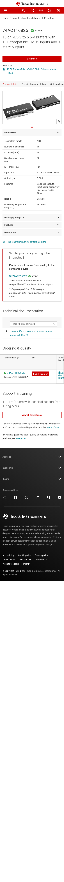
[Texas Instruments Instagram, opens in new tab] (4, 498)
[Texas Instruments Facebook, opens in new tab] (15, 498)
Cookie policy (24, 555)
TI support (21, 438)
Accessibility (8, 555)
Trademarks (41, 559)
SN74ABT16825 (18, 276)
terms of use (52, 427)
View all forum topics (32, 415)
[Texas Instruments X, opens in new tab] (26, 498)
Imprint (26, 564)
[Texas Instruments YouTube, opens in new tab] (60, 498)
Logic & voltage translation (25, 18)
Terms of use (25, 559)
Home (5, 18)
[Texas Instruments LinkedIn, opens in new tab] (37, 498)
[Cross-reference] (32, 10)
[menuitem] (23, 10)
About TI (6, 457)
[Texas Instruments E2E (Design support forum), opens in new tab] (48, 498)
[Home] (32, 4)
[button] (5, 10)
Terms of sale (8, 559)
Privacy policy (41, 555)
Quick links (7, 468)
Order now (32, 59)
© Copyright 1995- (13, 571)
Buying (5, 479)
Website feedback (10, 564)
